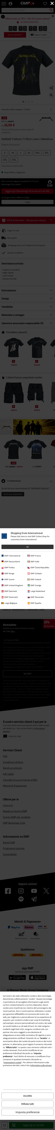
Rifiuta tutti (27, 1104)
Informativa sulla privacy (41, 1065)
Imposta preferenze (28, 1112)
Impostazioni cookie (12, 1062)
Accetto (27, 1095)
